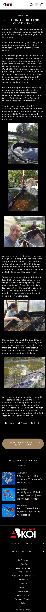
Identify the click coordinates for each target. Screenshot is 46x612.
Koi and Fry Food (23, 572)
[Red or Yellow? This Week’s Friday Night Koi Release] (8, 510)
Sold (23, 603)
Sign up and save (22, 551)
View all (23, 466)
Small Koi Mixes (23, 568)
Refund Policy (23, 595)
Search (23, 587)
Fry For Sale (23, 564)
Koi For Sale (23, 560)
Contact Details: (22, 543)
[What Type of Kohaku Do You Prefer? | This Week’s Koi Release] (8, 494)
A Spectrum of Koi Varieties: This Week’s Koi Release (29, 479)
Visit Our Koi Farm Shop (23, 576)
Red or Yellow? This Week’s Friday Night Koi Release (28, 511)
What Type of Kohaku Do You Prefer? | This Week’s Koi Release (29, 495)
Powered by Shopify (23, 610)
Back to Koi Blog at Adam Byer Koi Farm (25, 444)
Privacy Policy (23, 591)
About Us (23, 583)
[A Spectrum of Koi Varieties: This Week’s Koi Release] (8, 478)
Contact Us (23, 580)
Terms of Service (23, 599)
